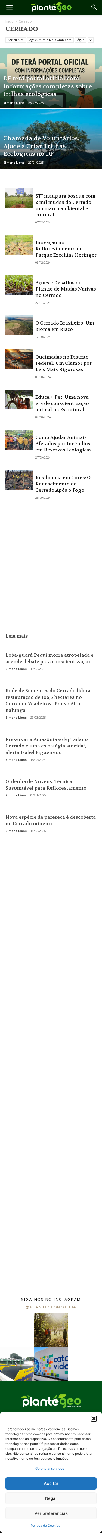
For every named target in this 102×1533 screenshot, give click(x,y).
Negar (51, 1498)
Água (80, 40)
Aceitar (51, 1483)
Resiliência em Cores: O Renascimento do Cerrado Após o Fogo (63, 484)
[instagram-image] (17, 1330)
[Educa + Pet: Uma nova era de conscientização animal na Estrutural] (19, 399)
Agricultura (16, 40)
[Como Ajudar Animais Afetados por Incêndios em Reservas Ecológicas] (19, 440)
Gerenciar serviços (49, 1468)
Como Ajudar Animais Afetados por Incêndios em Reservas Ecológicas (63, 443)
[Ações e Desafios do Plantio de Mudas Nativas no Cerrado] (19, 285)
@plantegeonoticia (51, 1307)
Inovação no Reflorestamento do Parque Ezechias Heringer (66, 248)
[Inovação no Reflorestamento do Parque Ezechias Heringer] (19, 245)
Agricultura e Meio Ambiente (50, 40)
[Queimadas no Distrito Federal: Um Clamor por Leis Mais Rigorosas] (19, 359)
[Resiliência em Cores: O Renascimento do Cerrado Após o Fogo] (19, 480)
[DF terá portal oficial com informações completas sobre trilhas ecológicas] (51, 92)
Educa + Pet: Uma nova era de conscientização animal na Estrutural (62, 403)
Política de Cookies (45, 1525)
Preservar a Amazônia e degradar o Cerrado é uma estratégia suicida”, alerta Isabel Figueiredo (46, 745)
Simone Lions (13, 103)
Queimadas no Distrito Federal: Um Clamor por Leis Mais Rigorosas (63, 363)
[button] (94, 1418)
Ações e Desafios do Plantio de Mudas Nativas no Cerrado (65, 289)
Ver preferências (51, 1513)
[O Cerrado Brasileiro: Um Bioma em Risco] (19, 325)
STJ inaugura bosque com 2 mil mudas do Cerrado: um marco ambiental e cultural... (65, 205)
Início (9, 21)
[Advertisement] (51, 567)
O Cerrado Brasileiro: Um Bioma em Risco (64, 326)
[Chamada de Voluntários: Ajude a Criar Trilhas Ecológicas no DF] (51, 153)
